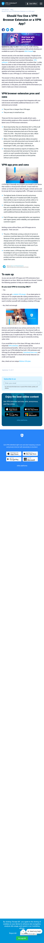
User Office (33, 3)
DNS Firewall (28, 51)
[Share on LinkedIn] (11, 29)
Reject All (12, 933)
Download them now (30, 352)
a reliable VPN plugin (19, 294)
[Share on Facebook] (3, 29)
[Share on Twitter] (7, 29)
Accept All (22, 938)
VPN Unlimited (13, 346)
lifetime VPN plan (25, 361)
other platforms (22, 420)
